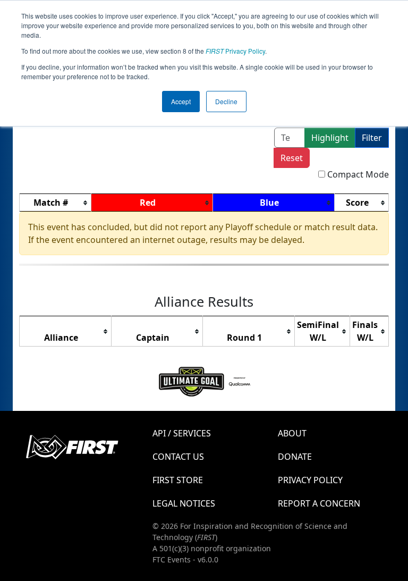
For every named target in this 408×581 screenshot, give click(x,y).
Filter (372, 138)
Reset (291, 158)
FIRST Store (177, 480)
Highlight (329, 138)
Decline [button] (226, 101)
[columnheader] (55, 203)
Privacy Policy (235, 50)
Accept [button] (181, 101)
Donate (295, 456)
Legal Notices (183, 503)
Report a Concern (319, 503)
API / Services (181, 433)
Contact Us (178, 456)
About (292, 433)
